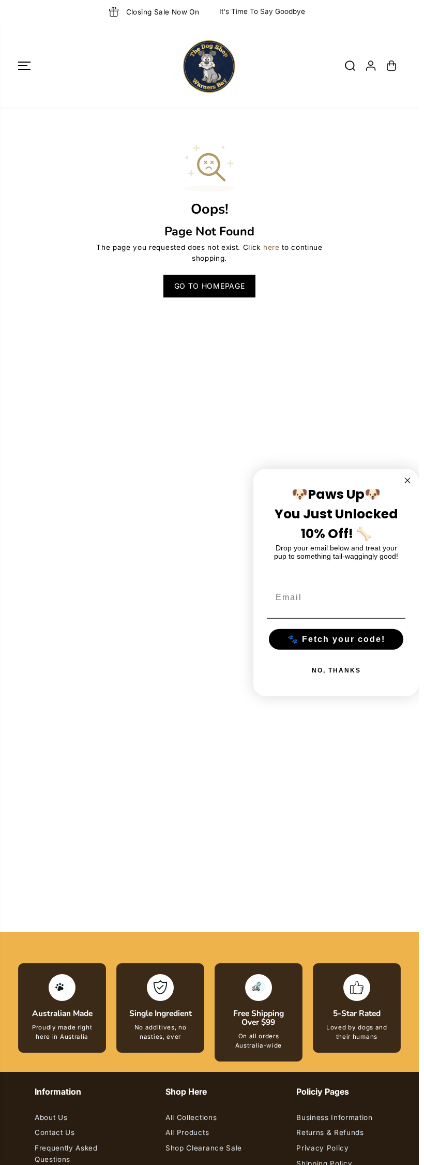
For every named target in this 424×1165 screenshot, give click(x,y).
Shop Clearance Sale (203, 1148)
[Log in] (370, 65)
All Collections (191, 1117)
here (271, 247)
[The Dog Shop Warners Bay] (209, 65)
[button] (24, 65)
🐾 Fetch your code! (336, 638)
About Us (51, 1117)
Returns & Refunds (330, 1132)
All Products (187, 1132)
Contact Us (55, 1132)
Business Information (334, 1117)
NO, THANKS (336, 670)
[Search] (350, 65)
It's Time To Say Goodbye (262, 11)
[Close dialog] (407, 480)
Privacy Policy (322, 1148)
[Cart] (391, 65)
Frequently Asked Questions (66, 1153)
